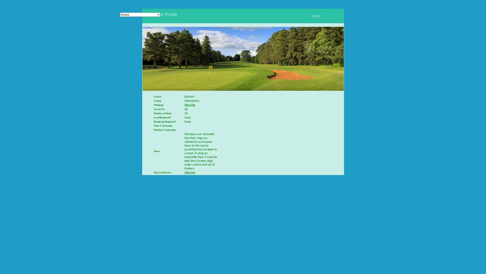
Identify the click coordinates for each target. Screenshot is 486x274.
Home (316, 16)
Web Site (190, 105)
